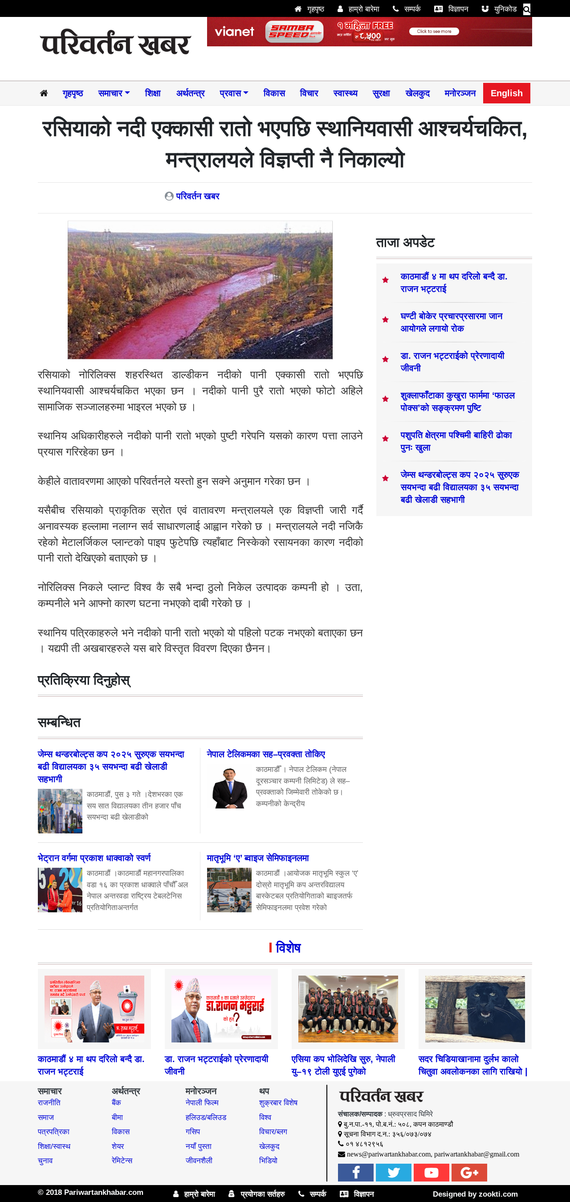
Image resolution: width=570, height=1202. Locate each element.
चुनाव (45, 1161)
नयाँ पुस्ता (199, 1146)
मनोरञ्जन (460, 93)
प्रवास (230, 93)
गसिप (193, 1132)
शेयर (118, 1146)
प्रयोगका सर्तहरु (262, 1194)
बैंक (116, 1103)
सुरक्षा (381, 93)
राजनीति (49, 1103)
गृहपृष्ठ (314, 9)
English (507, 93)
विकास (274, 93)
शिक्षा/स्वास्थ (54, 1146)
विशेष (288, 947)
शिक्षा (153, 93)
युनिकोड (504, 9)
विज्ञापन (457, 9)
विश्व (265, 1117)
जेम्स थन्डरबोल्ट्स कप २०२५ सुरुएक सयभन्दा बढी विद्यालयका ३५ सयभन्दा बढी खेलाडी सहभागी (460, 487)
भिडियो (268, 1161)
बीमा (117, 1117)
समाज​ (46, 1117)
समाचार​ (110, 93)
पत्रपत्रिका (53, 1132)
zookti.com (498, 1194)
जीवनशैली (199, 1161)
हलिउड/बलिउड (206, 1117)
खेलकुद (418, 93)
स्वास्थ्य (346, 93)
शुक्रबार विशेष (278, 1103)
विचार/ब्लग (273, 1132)
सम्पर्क (411, 9)
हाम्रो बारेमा (362, 9)
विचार (309, 93)
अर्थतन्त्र (190, 93)
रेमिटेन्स (122, 1161)
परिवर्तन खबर (198, 196)
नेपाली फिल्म (202, 1103)
